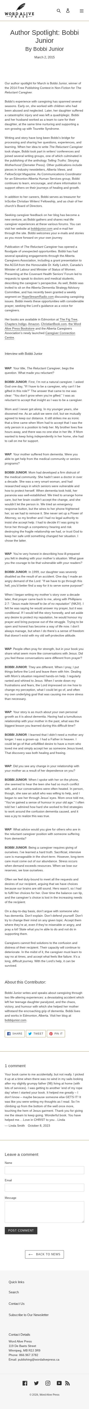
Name (8, 1162)
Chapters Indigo (16, 324)
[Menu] (81, 10)
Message (10, 1197)
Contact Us (17, 1303)
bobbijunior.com (41, 228)
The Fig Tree (68, 319)
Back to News (48, 1254)
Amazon (33, 324)
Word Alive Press (49, 1394)
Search (14, 1292)
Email (8, 1180)
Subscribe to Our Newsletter (29, 1315)
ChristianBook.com (54, 324)
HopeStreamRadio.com (38, 296)
